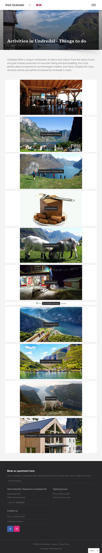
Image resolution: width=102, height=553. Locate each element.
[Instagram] (17, 529)
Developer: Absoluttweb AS (51, 548)
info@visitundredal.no (15, 521)
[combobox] (94, 550)
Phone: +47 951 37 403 (16, 516)
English (91, 550)
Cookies (54, 544)
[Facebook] (10, 529)
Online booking (15, 481)
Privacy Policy (64, 544)
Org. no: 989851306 (16, 502)
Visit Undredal (14, 5)
